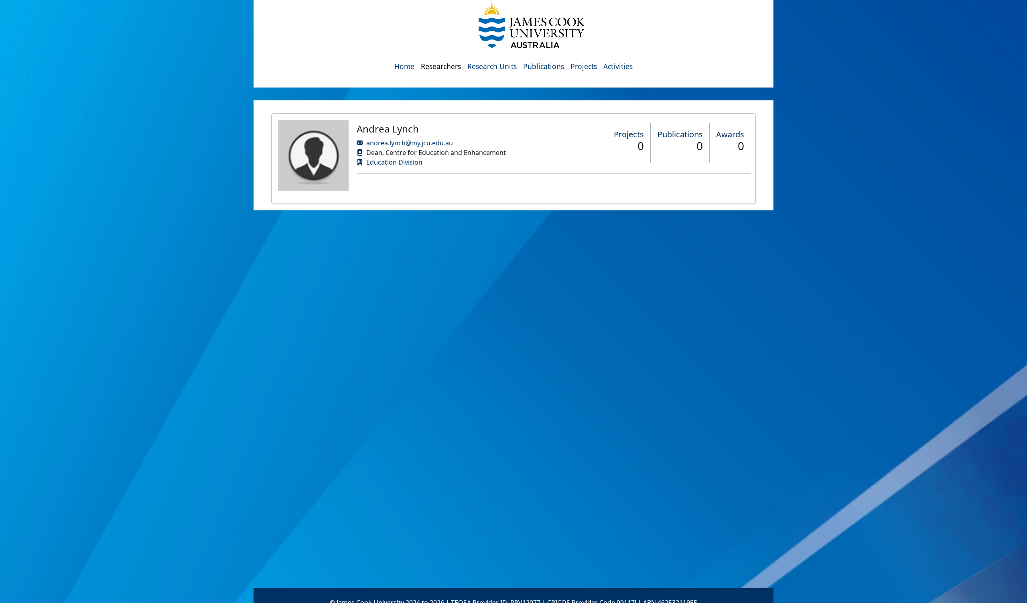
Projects (583, 66)
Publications (543, 66)
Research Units (492, 66)
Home (404, 66)
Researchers (441, 66)
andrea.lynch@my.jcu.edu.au (409, 143)
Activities (618, 66)
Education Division (394, 162)
